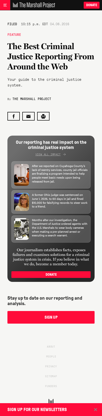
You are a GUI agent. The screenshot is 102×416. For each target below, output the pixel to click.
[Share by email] (28, 116)
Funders (51, 386)
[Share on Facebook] (13, 116)
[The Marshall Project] (32, 5)
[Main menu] (5, 5)
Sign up (51, 317)
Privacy (51, 366)
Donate (91, 5)
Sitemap (51, 376)
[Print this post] (43, 116)
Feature (14, 34)
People (51, 356)
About (51, 346)
